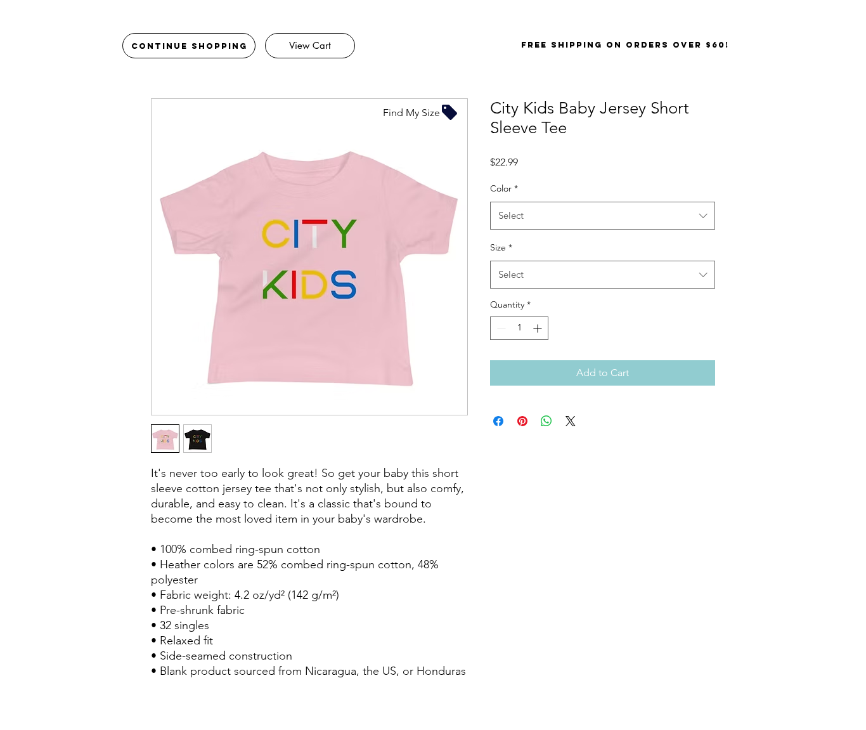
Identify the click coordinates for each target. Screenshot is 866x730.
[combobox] (602, 216)
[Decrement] (500, 328)
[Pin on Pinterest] (522, 421)
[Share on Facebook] (498, 421)
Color (504, 188)
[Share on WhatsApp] (546, 421)
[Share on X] (570, 421)
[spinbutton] (519, 328)
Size (501, 247)
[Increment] (538, 328)
